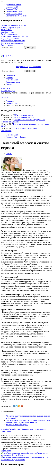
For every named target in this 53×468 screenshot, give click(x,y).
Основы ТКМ (12, 9)
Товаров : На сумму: (8, 89)
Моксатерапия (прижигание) (13, 41)
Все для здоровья (8, 45)
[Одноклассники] (19, 406)
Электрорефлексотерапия (11, 27)
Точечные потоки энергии (17, 425)
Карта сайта (6, 451)
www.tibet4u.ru (35, 67)
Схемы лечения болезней (16, 16)
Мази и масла (6, 30)
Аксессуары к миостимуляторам (14, 36)
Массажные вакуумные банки (13, 25)
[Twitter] (16, 406)
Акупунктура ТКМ (14, 14)
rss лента (4, 97)
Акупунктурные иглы (10, 38)
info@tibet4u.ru (22, 67)
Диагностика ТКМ (14, 11)
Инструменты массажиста (12, 43)
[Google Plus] (21, 406)
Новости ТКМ (12, 7)
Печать (9, 154)
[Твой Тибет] (7, 56)
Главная (9, 78)
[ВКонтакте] (14, 406)
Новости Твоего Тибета (16, 137)
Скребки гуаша (7, 32)
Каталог (9, 84)
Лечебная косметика (9, 34)
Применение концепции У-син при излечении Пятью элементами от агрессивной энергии (28, 421)
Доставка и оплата (13, 5)
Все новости (6, 131)
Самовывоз (10, 75)
